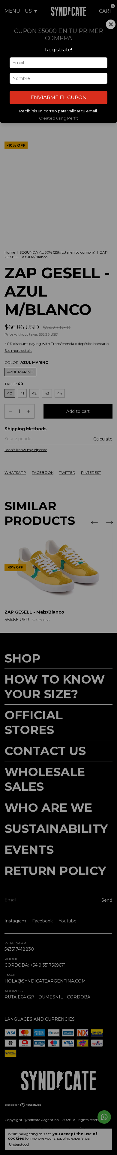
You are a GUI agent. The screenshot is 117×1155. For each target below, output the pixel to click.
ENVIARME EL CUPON (59, 97)
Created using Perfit (58, 118)
